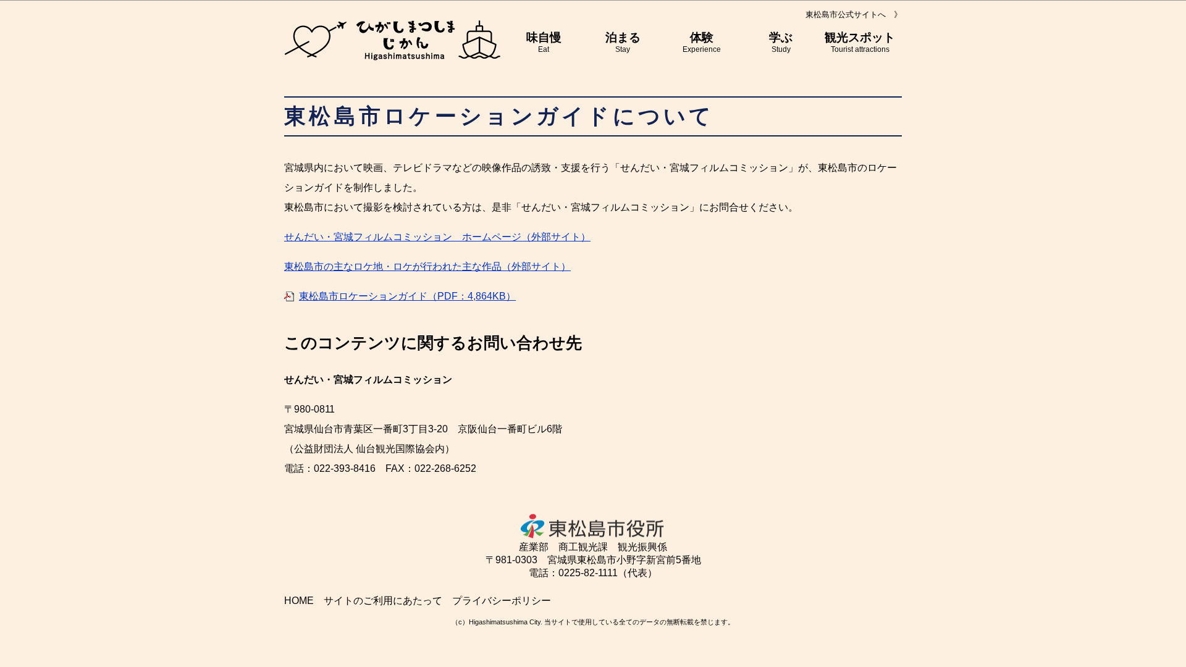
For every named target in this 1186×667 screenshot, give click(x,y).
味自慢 (543, 42)
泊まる (623, 42)
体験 (702, 42)
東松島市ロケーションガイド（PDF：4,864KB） (407, 296)
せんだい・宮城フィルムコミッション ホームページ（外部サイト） (437, 237)
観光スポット (860, 42)
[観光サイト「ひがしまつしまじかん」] (392, 40)
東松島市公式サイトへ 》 (853, 14)
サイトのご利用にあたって (383, 600)
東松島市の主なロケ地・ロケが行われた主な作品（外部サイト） (427, 266)
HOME (299, 600)
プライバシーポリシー (501, 600)
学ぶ (781, 42)
